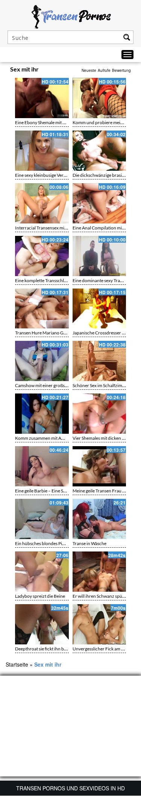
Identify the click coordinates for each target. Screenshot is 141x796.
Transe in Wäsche (89, 543)
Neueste (89, 70)
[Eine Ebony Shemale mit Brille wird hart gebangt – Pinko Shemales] (42, 98)
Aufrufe (104, 70)
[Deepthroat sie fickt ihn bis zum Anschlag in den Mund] (42, 624)
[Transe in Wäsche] (99, 519)
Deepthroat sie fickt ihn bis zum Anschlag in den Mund (68, 649)
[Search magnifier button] (126, 37)
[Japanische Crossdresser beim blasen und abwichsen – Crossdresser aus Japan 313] (99, 309)
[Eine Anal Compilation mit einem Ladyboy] (99, 203)
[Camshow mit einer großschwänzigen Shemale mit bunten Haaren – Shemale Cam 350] (42, 361)
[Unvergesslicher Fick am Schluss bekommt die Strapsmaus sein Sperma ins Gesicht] (99, 624)
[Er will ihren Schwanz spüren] (99, 571)
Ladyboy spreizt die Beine (40, 596)
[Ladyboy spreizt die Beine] (42, 571)
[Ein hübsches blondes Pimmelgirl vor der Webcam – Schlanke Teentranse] (42, 519)
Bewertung (121, 70)
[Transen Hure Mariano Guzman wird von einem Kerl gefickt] (42, 309)
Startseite (17, 664)
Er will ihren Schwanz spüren (101, 596)
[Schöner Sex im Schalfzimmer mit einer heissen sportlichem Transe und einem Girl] (99, 361)
